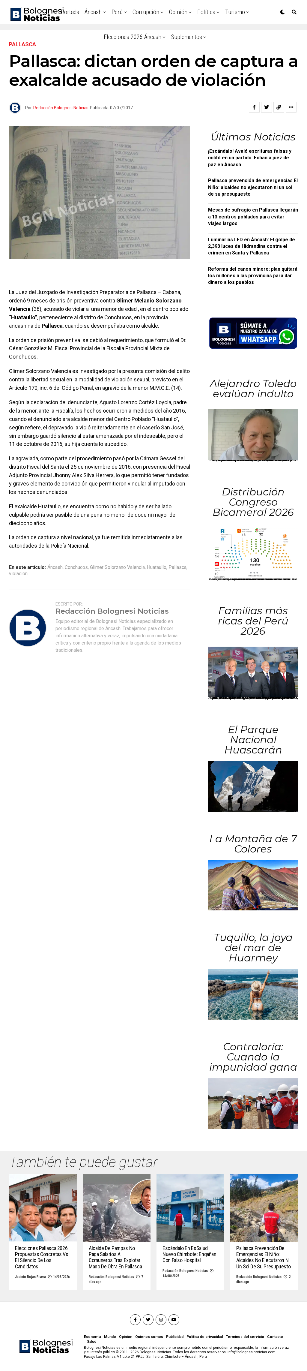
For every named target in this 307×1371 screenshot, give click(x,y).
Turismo (235, 12)
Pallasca (177, 567)
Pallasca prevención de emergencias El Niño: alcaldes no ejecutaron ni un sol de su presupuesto (253, 187)
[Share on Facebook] (254, 107)
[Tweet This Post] (266, 107)
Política (206, 12)
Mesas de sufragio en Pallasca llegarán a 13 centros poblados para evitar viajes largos (253, 216)
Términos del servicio (245, 1337)
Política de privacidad (204, 1337)
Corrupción (146, 12)
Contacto (275, 1337)
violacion (18, 573)
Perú (117, 12)
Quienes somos (149, 1337)
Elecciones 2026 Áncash (132, 37)
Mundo (110, 1337)
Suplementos (186, 37)
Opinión (178, 12)
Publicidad (174, 1337)
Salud (91, 1341)
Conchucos (76, 567)
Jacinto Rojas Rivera (30, 1277)
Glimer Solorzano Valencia (117, 567)
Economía (92, 1337)
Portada (70, 12)
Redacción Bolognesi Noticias (60, 107)
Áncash (93, 12)
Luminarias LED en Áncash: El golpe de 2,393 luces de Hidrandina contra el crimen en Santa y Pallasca (251, 246)
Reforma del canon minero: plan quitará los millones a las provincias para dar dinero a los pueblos (252, 275)
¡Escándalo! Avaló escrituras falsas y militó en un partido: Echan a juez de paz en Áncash (249, 157)
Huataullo (156, 567)
